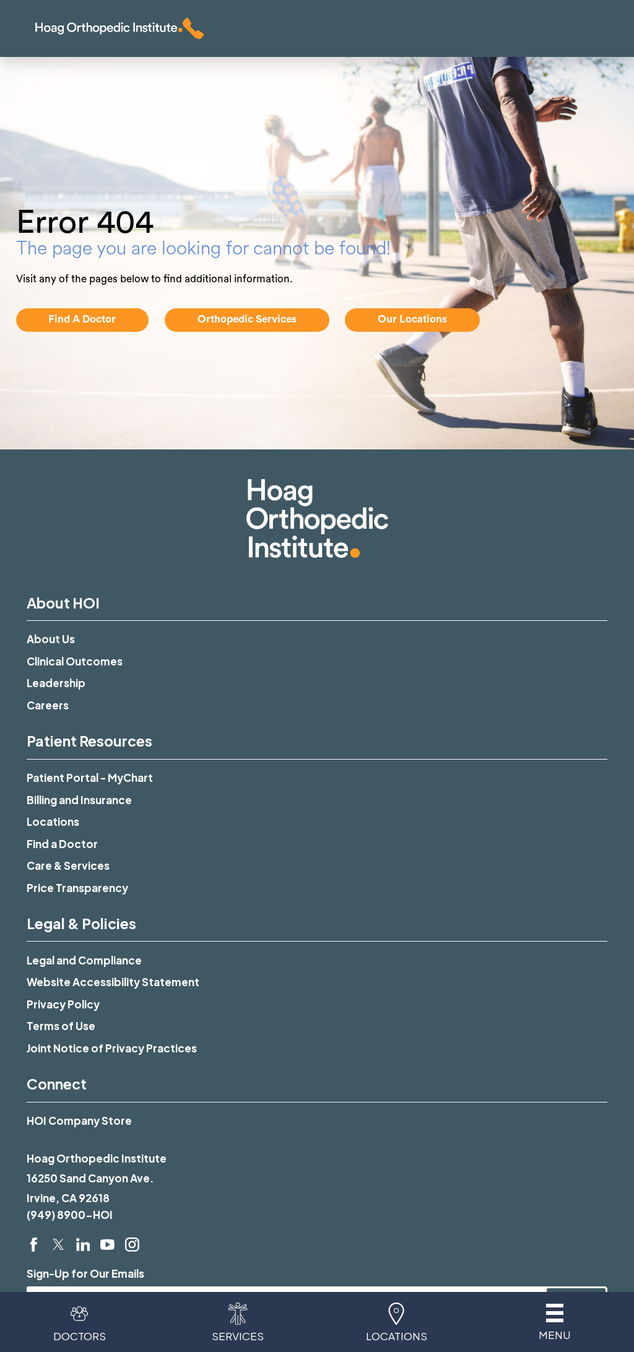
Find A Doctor (82, 319)
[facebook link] (34, 1244)
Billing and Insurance (79, 800)
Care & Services (68, 865)
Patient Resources (89, 741)
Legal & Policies (81, 923)
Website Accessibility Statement (113, 982)
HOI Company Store (79, 1120)
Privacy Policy (63, 1004)
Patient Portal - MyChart (90, 777)
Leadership (56, 683)
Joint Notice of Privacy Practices (112, 1048)
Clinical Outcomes (75, 661)
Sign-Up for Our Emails (85, 1273)
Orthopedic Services (247, 319)
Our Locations (412, 319)
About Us (51, 639)
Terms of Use (61, 1026)
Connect (57, 1084)
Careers (48, 705)
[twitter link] (58, 1244)
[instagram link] (132, 1244)
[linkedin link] (83, 1244)
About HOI (63, 603)
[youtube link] (107, 1244)
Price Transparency (77, 888)
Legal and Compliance (84, 960)
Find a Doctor (62, 844)
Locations (53, 821)
